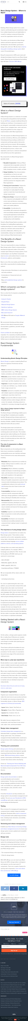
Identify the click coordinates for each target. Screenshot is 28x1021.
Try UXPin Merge (10, 79)
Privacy (18, 1019)
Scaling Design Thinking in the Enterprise (9, 974)
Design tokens (4, 533)
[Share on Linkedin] (23, 888)
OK (15, 1019)
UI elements (4, 258)
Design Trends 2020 (5, 965)
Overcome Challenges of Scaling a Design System (10, 1003)
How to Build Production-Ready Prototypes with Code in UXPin (13, 984)
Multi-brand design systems (12, 755)
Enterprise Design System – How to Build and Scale (11, 1005)
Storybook (9, 793)
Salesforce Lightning (6, 307)
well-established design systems (13, 280)
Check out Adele (5, 332)
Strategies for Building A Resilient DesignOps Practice (11, 1000)
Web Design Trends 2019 (5, 967)
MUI (2, 315)
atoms (7, 256)
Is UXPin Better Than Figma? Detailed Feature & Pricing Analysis (13, 989)
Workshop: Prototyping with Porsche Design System (11, 998)
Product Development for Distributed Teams (9, 976)
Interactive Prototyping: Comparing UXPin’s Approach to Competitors (14, 993)
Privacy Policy (24, 953)
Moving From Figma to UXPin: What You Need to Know (11, 986)
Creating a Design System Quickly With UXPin (9, 971)
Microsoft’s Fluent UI (6, 312)
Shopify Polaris (5, 302)
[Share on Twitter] (5, 888)
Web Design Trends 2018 (5, 969)
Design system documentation (9, 777)
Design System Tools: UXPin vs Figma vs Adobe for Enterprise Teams (14, 991)
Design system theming (7, 749)
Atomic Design (5, 361)
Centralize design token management (11, 731)
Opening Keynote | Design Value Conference (9, 1007)
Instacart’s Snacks (6, 299)
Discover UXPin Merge (15, 61)
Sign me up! (14, 950)
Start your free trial (14, 922)
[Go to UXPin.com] (14, 1014)
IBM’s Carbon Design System (9, 310)
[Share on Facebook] (14, 888)
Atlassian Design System (8, 304)
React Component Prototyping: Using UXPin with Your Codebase (13, 982)
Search (19, 1)
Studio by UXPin (3, 1)
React (8, 121)
